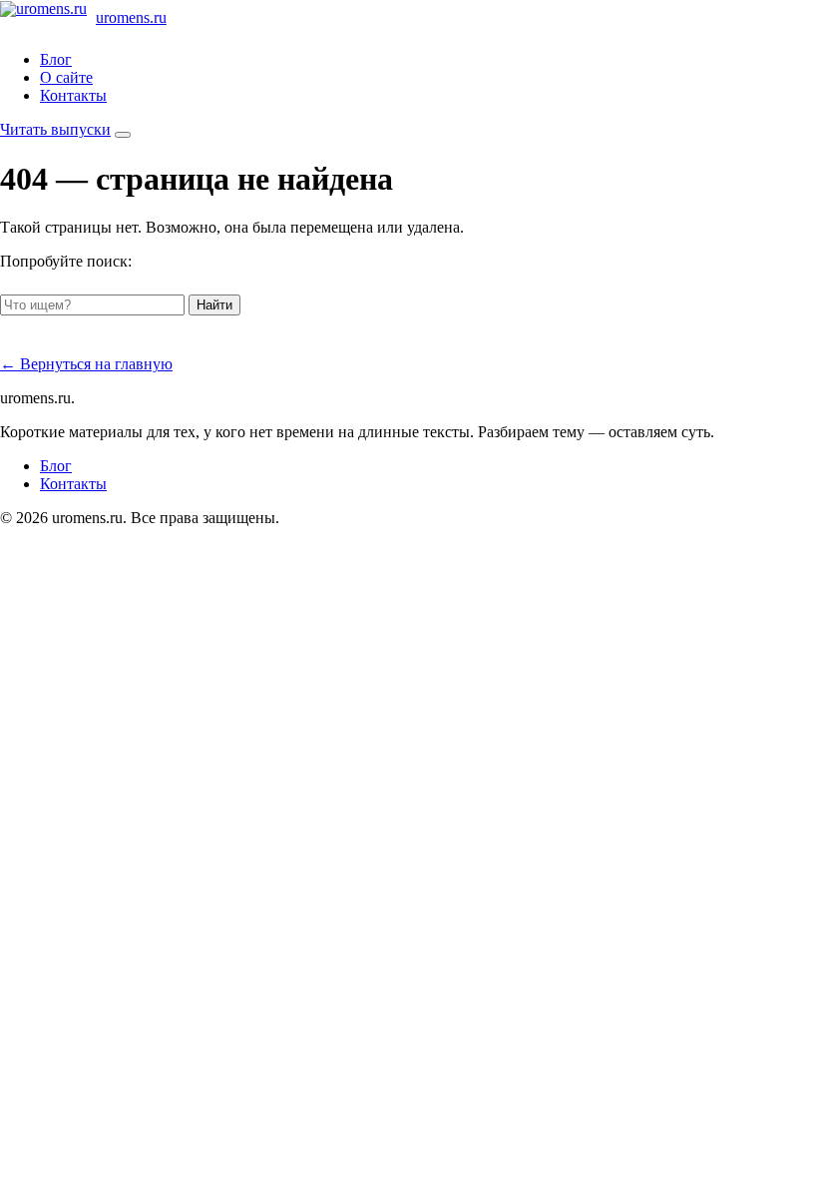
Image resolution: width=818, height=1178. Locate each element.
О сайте (66, 77)
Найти (214, 304)
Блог (56, 59)
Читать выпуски (55, 129)
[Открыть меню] (123, 135)
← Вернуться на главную (86, 363)
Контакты (73, 95)
